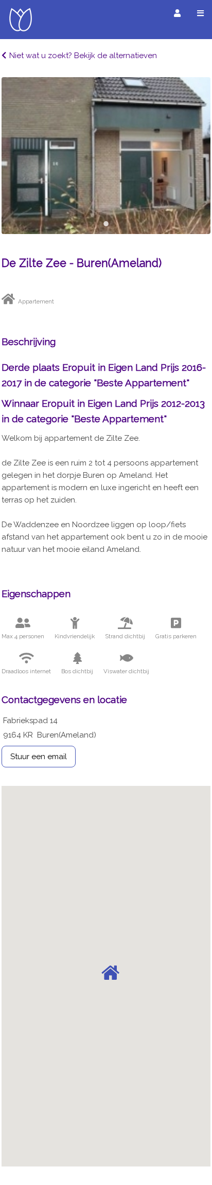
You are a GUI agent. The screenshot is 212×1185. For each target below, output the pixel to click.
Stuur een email (38, 756)
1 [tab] (106, 224)
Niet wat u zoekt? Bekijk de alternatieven (83, 55)
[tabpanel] (106, 155)
